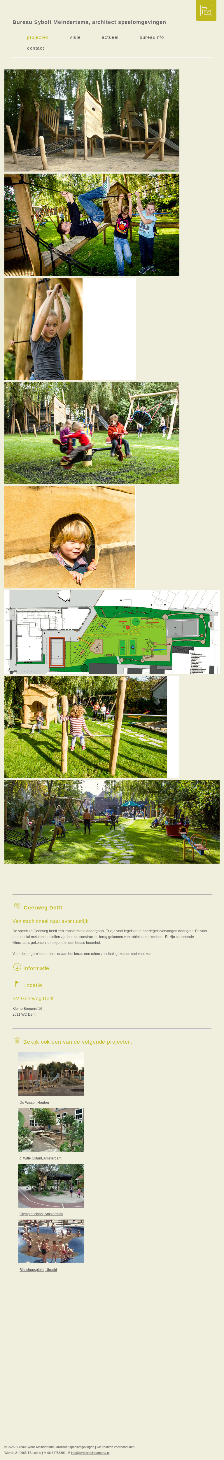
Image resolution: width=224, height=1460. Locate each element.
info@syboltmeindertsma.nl (90, 1452)
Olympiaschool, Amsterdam (41, 1214)
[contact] (206, 10)
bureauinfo (152, 37)
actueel (110, 37)
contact (35, 48)
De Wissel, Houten (34, 1103)
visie (75, 37)
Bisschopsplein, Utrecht (38, 1270)
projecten (38, 37)
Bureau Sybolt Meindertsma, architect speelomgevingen (89, 22)
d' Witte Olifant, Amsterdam (41, 1158)
